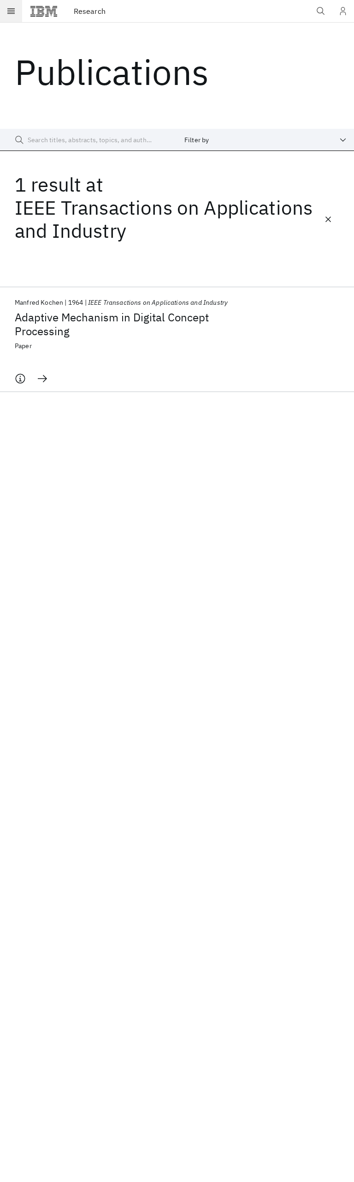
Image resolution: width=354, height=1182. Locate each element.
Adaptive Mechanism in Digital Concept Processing (112, 324)
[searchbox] (88, 140)
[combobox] (265, 140)
